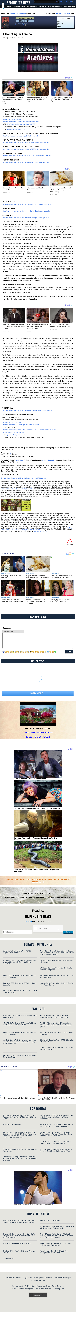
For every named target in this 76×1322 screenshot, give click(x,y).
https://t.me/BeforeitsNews (61, 897)
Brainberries (6, 192)
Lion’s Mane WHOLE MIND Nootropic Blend (16, 489)
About (6, 1278)
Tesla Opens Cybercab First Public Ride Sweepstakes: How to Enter (54, 1252)
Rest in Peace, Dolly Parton (50, 1220)
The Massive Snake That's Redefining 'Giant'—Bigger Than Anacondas (36, 870)
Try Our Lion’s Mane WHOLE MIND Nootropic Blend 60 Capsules (24, 478)
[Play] (38, 714)
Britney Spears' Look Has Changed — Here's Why (60, 600)
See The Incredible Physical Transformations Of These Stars (37, 808)
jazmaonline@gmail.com (16, 129)
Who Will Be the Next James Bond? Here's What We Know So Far (14, 326)
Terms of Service (46, 1278)
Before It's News (18, 2)
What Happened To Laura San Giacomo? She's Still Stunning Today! (38, 326)
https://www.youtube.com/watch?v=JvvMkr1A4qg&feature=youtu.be (25, 218)
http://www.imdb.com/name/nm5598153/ (21, 124)
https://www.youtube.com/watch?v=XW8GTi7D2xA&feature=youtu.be (26, 156)
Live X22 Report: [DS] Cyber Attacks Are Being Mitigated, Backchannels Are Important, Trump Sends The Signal (19, 1041)
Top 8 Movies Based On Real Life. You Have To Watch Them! (33, 1204)
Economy (17, 7)
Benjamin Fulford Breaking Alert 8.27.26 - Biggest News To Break (17, 952)
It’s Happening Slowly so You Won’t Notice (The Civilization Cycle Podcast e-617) (57, 1227)
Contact (29, 1278)
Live (73, 7)
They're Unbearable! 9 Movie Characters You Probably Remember (36, 601)
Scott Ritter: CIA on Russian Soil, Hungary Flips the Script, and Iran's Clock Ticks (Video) (57, 1125)
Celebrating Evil (8, 1258)
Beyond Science (32, 7)
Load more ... (38, 693)
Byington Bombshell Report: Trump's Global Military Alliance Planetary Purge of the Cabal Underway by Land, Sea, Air (56, 1134)
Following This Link (41, 531)
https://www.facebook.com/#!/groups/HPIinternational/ (21, 122)
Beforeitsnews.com (17, 13)
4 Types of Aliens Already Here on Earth (17, 1243)
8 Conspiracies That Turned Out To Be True (37, 189)
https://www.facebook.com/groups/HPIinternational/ (20, 136)
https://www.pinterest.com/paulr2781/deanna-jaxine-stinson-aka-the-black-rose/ (30, 430)
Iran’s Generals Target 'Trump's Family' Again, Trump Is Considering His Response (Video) (56, 1150)
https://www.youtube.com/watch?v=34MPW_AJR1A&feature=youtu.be (26, 204)
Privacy (36, 1278)
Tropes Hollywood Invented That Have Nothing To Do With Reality (60, 190)
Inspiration (67, 7)
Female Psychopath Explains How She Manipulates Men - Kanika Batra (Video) (54, 1016)
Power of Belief (44, 7)
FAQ (24, 1278)
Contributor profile (20, 25)
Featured (9, 7)
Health (23, 7)
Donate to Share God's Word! (38, 737)
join (11, 453)
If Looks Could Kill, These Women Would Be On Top (60, 325)
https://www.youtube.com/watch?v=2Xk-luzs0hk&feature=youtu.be (25, 162)
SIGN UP (28, 922)
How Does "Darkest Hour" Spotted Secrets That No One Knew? (35, 839)
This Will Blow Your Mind (12, 1124)
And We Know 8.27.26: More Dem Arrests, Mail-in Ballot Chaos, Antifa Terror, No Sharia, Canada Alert (19, 962)
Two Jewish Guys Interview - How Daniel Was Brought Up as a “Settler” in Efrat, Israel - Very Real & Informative (19, 1235)
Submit (68, 932)
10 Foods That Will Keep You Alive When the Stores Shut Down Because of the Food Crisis (19, 1221)
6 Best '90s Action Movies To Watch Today (30, 779)
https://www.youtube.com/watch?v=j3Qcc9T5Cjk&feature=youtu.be (25, 149)
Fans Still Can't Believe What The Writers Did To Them (61, 576)
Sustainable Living (56, 7)
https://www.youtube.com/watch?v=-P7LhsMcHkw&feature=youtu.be (26, 211)
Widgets (42, 1280)
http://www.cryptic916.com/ (11, 119)
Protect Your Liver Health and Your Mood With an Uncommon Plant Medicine (56, 1244)
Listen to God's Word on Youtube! (38, 732)
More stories (29, 25)
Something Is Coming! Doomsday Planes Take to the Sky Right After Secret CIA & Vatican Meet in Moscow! (20, 1158)
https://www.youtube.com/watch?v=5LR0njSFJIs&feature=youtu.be (25, 142)
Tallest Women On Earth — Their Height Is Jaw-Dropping (12, 600)
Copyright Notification (60, 1278)
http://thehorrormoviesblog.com (13, 432)
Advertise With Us (15, 1278)
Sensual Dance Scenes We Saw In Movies (13, 189)
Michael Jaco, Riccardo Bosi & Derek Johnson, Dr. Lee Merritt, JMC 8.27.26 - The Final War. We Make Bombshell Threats (57, 952)
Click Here (19, 460)
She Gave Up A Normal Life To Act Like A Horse (18, 1098)
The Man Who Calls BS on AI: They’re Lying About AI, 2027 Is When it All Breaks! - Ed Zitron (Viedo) (56, 1024)
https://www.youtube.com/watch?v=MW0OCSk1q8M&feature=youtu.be (27, 410)
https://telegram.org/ (28, 897)
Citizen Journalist (48, 460)
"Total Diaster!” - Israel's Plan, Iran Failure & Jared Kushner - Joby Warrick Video (55, 1142)
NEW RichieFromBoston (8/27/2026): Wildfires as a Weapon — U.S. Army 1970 (19, 1024)
